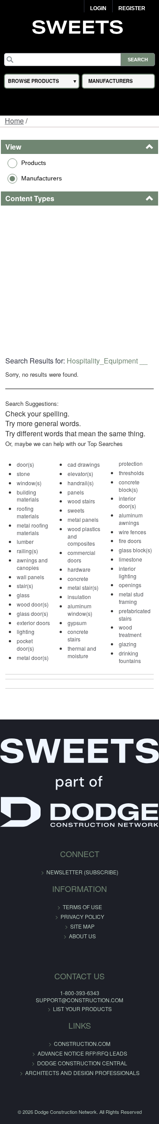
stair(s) (25, 585)
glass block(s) (135, 550)
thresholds (131, 472)
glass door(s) (32, 613)
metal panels (83, 519)
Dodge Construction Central (82, 1063)
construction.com (82, 1043)
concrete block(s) (129, 485)
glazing (127, 644)
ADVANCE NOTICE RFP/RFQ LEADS (82, 1053)
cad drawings (84, 464)
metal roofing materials (32, 528)
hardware (79, 569)
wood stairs (81, 501)
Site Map (82, 926)
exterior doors (33, 622)
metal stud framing (131, 597)
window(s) (29, 483)
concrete (78, 578)
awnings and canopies (32, 563)
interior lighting (127, 572)
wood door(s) (33, 604)
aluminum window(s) (80, 609)
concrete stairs (78, 635)
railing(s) (27, 551)
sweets (76, 510)
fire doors (130, 540)
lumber (25, 541)
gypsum (77, 622)
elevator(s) (80, 473)
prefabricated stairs (135, 614)
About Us (82, 936)
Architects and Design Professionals (82, 1072)
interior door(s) (127, 502)
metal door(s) (33, 657)
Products (33, 162)
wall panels (30, 577)
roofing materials (28, 512)
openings (130, 584)
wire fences (132, 532)
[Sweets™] (79, 26)
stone (23, 473)
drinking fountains (130, 656)
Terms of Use (82, 906)
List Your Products (82, 1008)
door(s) (25, 464)
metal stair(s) (83, 587)
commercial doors (81, 556)
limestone (130, 559)
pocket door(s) (25, 644)
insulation (79, 596)
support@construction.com (79, 1000)
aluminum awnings (131, 518)
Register (131, 8)
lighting (25, 631)
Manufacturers (41, 178)
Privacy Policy (82, 916)
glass (23, 595)
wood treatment (130, 630)
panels (76, 492)
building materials (28, 495)
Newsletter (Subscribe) (82, 872)
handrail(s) (81, 483)
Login (98, 8)
